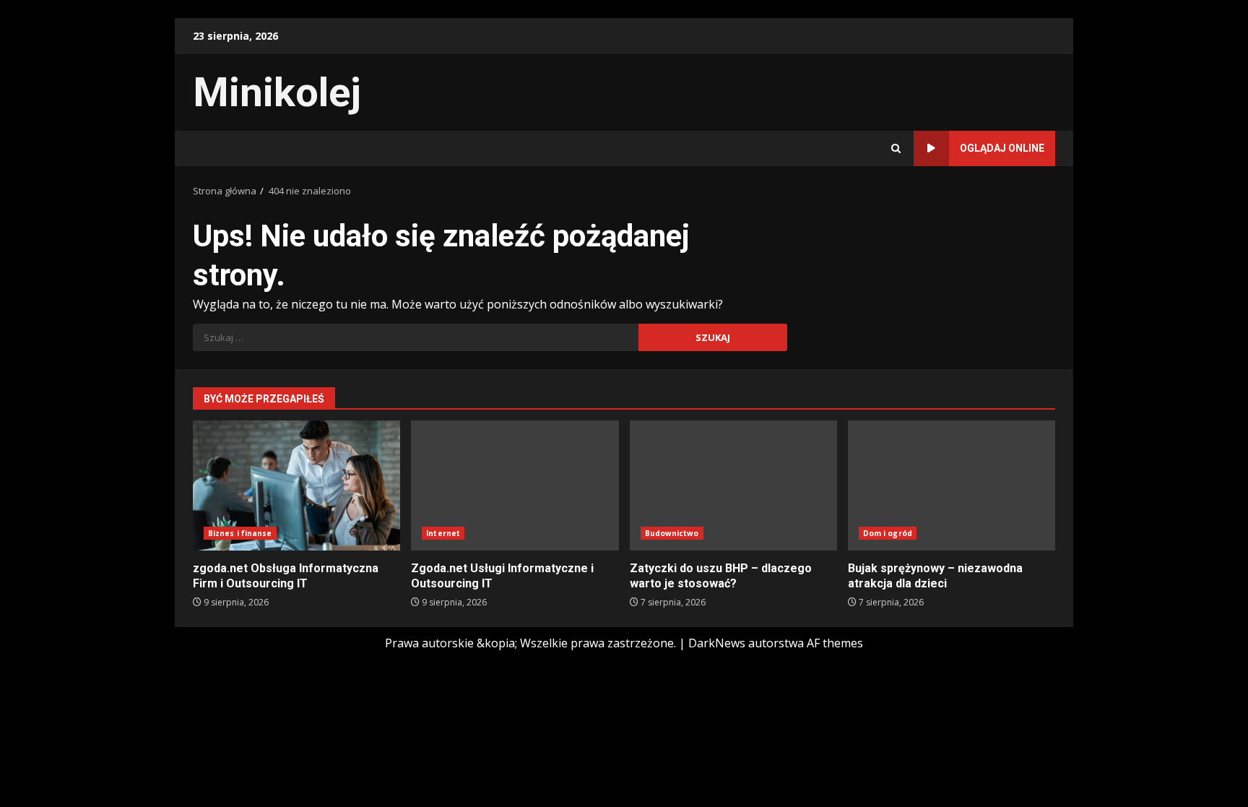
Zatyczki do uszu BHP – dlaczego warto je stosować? (733, 485)
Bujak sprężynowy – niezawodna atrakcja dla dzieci (951, 485)
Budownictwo (672, 533)
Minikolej (277, 92)
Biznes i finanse (240, 533)
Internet (443, 533)
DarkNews (716, 643)
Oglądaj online (1002, 148)
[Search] (896, 148)
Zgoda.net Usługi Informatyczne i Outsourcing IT (514, 485)
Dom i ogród (887, 533)
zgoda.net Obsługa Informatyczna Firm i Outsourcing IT (296, 485)
